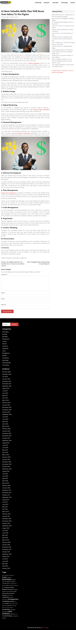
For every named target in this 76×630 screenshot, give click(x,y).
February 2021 (6, 402)
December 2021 (6, 381)
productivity (6, 609)
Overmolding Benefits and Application (62, 50)
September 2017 (7, 497)
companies (12, 581)
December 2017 (6, 490)
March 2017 (5, 511)
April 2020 (5, 424)
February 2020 (6, 428)
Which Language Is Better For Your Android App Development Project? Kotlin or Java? (62, 61)
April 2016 (5, 537)
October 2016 (6, 523)
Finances (10, 589)
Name (3, 293)
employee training (9, 587)
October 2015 (6, 552)
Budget (4, 577)
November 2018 (6, 464)
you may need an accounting (21, 133)
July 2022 (5, 376)
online (7, 603)
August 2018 (5, 471)
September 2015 (6, 554)
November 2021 (6, 383)
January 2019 (6, 459)
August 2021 (5, 388)
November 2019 (6, 436)
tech (3, 616)
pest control (8, 607)
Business (46, 2)
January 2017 (6, 516)
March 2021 (5, 400)
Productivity (5, 358)
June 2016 (5, 533)
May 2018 (5, 478)
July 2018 (5, 473)
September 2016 (7, 525)
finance (4, 589)
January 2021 (6, 405)
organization (9, 605)
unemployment (15, 616)
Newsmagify (45, 627)
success (15, 613)
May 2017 (5, 507)
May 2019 (5, 450)
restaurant (4, 611)
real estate (12, 609)
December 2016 (6, 518)
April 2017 (5, 509)
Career (8, 581)
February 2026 (6, 372)
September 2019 (7, 440)
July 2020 (5, 417)
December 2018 (6, 462)
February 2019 (6, 457)
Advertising (5, 332)
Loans (4, 351)
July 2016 (5, 530)
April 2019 (5, 452)
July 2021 (5, 391)
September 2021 (6, 386)
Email (3, 298)
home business (9, 591)
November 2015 (6, 549)
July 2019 (5, 445)
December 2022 (6, 374)
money (12, 601)
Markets (4, 355)
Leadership (38, 2)
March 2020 (5, 426)
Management (6, 353)
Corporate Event (6, 583)
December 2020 (6, 407)
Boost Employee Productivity (8, 575)
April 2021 (5, 398)
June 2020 (5, 419)
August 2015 (5, 556)
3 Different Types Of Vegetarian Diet (62, 37)
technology (8, 616)
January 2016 (6, 544)
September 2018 (7, 469)
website (4, 618)
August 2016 (5, 528)
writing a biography (34, 63)
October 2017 (6, 495)
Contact (72, 2)
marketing (5, 601)
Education (55, 2)
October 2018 (6, 466)
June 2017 (5, 504)
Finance (4, 341)
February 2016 (6, 542)
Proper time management (8, 193)
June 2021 (5, 393)
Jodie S (16, 17)
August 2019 (5, 443)
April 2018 (5, 480)
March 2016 (5, 540)
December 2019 (6, 433)
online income (12, 603)
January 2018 (6, 488)
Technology (64, 2)
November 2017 (6, 492)
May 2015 (5, 563)
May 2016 (5, 535)
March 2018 (5, 483)
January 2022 (6, 379)
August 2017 (5, 499)
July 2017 (5, 502)
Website (3, 304)
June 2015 (5, 561)
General (4, 343)
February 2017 (6, 514)
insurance (4, 595)
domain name (11, 585)
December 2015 (6, 547)
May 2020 (5, 421)
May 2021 (5, 395)
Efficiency (16, 585)
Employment (15, 258)
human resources (10, 593)
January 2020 (6, 431)
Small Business (6, 362)
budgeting (9, 577)
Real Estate (5, 360)
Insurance (5, 346)
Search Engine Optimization (42, 109)
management (13, 599)
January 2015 (6, 568)
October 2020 (6, 412)
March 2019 (5, 454)
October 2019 (6, 438)
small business (7, 612)
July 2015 (5, 559)
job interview (10, 595)
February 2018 (6, 485)
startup (12, 613)
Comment (4, 274)
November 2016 (6, 521)
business (6, 579)
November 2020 (6, 409)
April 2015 (5, 566)
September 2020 (7, 414)
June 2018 (5, 476)
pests (12, 607)
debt (7, 585)
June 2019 (5, 447)
